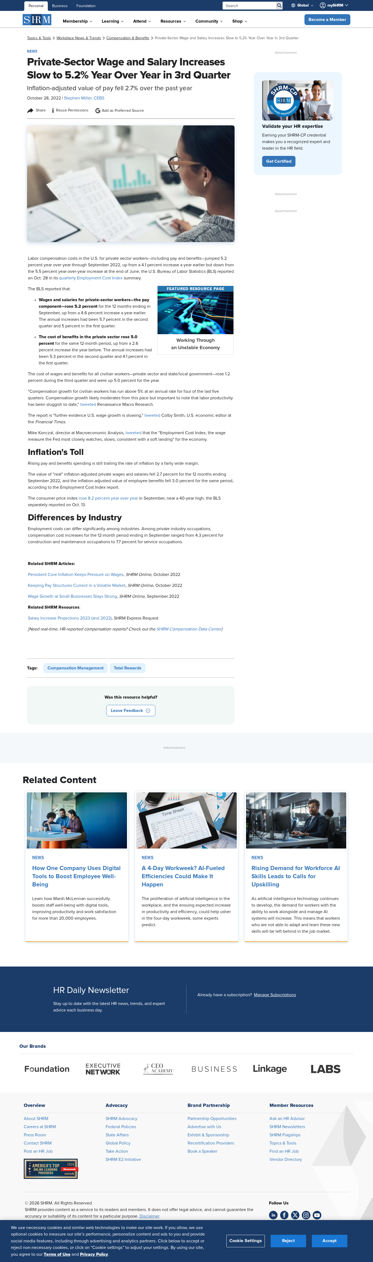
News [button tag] (32, 51)
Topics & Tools (283, 1143)
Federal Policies (121, 1127)
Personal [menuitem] (36, 6)
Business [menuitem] (60, 6)
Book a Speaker (202, 1151)
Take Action (117, 1151)
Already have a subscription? (224, 995)
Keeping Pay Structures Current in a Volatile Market (76, 585)
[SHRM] (37, 19)
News (38, 857)
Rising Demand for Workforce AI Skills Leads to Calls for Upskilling (295, 876)
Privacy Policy (94, 1254)
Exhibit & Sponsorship (208, 1135)
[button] (327, 19)
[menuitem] (304, 5)
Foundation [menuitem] (86, 6)
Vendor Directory (286, 1159)
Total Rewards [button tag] (127, 668)
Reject (288, 1241)
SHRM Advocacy (121, 1118)
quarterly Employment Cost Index (91, 278)
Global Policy (118, 1143)
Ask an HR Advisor (287, 1118)
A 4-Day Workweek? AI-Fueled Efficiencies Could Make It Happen (183, 876)
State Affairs (117, 1135)
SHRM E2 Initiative (123, 1159)
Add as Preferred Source (123, 111)
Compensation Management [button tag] (75, 668)
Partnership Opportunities (212, 1118)
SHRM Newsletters (287, 1127)
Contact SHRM (38, 1143)
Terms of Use (57, 1254)
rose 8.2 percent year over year (108, 498)
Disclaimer (149, 1216)
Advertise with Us (204, 1127)
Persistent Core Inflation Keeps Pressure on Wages (75, 574)
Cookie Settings (245, 1241)
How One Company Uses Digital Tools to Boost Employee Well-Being (76, 876)
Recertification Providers (211, 1143)
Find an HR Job (284, 1151)
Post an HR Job (38, 1151)
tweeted (88, 404)
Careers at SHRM (40, 1127)
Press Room (35, 1135)
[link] (39, 38)
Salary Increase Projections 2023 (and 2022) (70, 618)
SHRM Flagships (285, 1135)
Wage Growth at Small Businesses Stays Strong (72, 596)
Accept (329, 1241)
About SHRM (36, 1118)
